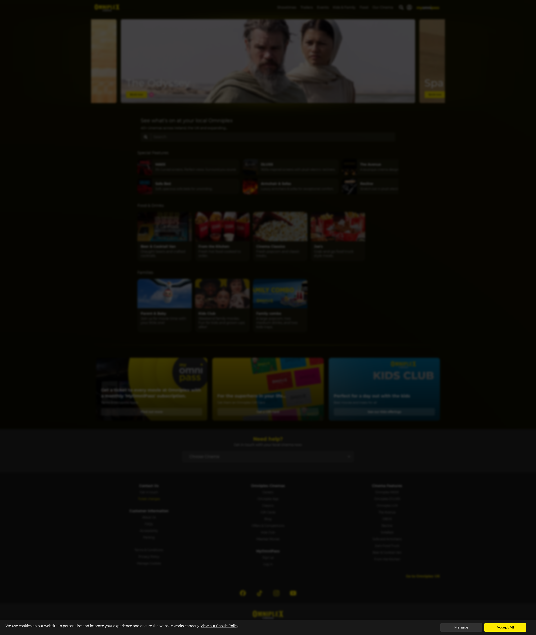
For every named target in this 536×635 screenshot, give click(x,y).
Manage (461, 627)
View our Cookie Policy (219, 626)
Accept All (505, 627)
